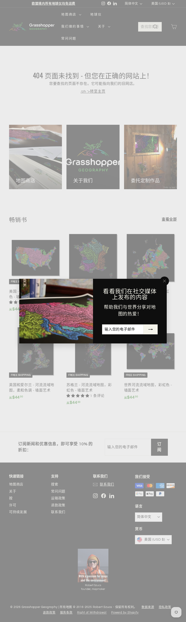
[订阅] (151, 329)
